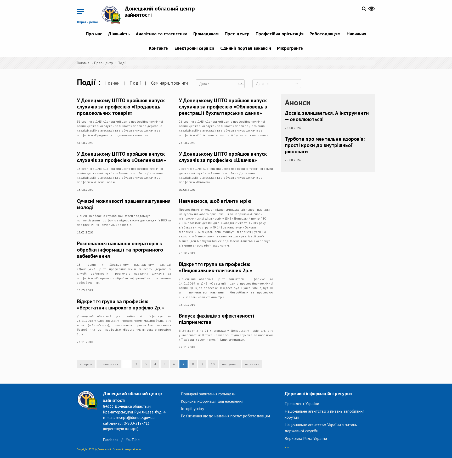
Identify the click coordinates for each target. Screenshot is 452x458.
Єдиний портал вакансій (245, 48)
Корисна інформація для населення (212, 401)
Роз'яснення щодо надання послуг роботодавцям (225, 415)
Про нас (94, 34)
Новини (112, 83)
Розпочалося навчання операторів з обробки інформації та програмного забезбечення (120, 249)
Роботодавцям (325, 34)
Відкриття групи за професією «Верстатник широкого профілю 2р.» (120, 304)
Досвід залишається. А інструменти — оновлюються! (327, 116)
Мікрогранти (290, 48)
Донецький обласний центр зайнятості (160, 11)
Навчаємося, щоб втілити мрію (215, 201)
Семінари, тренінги (169, 83)
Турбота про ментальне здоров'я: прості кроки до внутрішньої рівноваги (325, 145)
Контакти (158, 48)
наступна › (230, 364)
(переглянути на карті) (120, 428)
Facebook (110, 439)
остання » (252, 364)
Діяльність (119, 34)
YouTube (133, 439)
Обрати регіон (88, 22)
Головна (83, 63)
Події (135, 83)
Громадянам (206, 34)
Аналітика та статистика (161, 34)
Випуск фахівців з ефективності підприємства (216, 319)
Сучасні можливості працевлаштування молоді (124, 204)
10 (212, 364)
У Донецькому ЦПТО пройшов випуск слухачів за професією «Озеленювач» (121, 157)
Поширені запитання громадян (208, 393)
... (287, 445)
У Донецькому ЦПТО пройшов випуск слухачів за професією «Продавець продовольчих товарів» (121, 106)
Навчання (356, 34)
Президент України (302, 403)
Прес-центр (237, 34)
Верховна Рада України (306, 438)
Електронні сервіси (194, 48)
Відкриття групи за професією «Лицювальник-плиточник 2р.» (215, 267)
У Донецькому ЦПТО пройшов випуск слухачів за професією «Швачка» (223, 157)
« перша (86, 364)
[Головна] (113, 14)
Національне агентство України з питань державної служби (321, 427)
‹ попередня (109, 364)
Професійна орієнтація (279, 34)
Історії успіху (192, 408)
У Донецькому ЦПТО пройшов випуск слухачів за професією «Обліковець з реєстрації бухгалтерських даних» (223, 106)
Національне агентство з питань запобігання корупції (324, 414)
